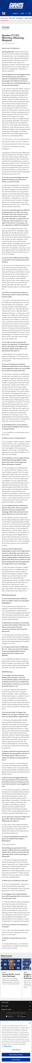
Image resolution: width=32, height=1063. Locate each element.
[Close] (30, 1023)
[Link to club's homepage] (3, 12)
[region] (16, 1042)
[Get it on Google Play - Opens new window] (21, 1017)
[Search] (26, 13)
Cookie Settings (16, 1049)
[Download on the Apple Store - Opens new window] (9, 1016)
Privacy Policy (8, 1046)
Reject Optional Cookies (16, 1054)
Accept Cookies (16, 1059)
